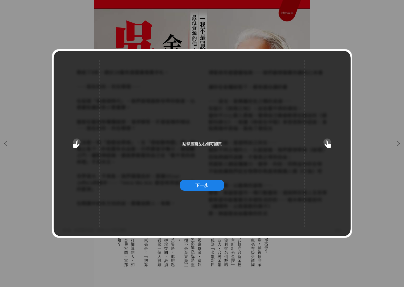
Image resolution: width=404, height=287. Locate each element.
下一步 (202, 185)
